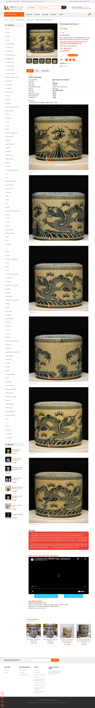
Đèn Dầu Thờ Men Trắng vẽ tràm (13, 211)
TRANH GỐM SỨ (9, 393)
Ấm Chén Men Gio (10, 51)
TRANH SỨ (8, 400)
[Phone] (2, 693)
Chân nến (8, 162)
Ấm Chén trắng (9, 84)
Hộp (7, 240)
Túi (6, 422)
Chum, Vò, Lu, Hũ (9, 188)
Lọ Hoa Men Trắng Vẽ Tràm (12, 274)
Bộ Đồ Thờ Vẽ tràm (10, 159)
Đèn (6, 203)
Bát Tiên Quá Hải (9, 136)
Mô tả (30, 71)
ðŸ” (29, 54)
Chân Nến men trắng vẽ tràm (12, 170)
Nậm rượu (8, 329)
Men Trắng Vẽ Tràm (10, 318)
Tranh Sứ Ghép (9, 407)
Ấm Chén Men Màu (10, 69)
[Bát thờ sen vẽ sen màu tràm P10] (8, 460)
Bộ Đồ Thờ (8, 147)
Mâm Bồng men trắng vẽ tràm (12, 300)
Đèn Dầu (7, 207)
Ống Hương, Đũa (9, 355)
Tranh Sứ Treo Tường (10, 415)
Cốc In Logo (8, 192)
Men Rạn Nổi (8, 315)
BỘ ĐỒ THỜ (8, 151)
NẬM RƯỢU (8, 326)
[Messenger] (2, 705)
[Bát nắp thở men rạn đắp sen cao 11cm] (8, 488)
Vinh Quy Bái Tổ (9, 437)
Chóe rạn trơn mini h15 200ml (17, 496)
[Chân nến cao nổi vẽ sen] (8, 515)
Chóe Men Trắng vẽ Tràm (11, 181)
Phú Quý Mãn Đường (10, 374)
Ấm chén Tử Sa (9, 88)
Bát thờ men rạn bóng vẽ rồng (16, 450)
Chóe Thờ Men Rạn (10, 185)
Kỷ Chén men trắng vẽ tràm (12, 259)
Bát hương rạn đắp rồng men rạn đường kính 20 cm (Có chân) (84, 641)
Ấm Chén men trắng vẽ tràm (12, 77)
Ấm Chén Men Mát (10, 66)
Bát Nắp (7, 114)
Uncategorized (9, 433)
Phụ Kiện (8, 367)
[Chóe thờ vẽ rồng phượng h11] (8, 479)
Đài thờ (7, 199)
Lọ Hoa (7, 263)
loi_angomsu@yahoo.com (84, 8)
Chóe (7, 173)
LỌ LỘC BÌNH (9, 277)
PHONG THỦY (9, 359)
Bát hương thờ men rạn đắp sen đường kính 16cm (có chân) (67, 641)
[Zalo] (2, 697)
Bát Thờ (7, 121)
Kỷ (6, 248)
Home (5, 20)
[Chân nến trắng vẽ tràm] (8, 506)
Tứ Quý (7, 419)
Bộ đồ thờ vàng (9, 155)
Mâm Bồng (8, 289)
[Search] (63, 7)
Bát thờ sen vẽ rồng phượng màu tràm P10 (17, 469)
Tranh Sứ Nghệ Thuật (10, 411)
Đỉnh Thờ (8, 218)
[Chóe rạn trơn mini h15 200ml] (8, 497)
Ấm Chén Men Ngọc (10, 73)
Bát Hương (30, 20)
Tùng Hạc (8, 426)
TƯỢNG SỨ (8, 430)
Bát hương (64, 66)
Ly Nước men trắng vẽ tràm (12, 285)
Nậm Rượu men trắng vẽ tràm (12, 341)
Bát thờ (7, 129)
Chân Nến (8, 166)
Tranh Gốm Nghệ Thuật (11, 389)
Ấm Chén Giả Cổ (9, 47)
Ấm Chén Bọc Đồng (10, 43)
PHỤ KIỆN (8, 363)
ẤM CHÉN (8, 36)
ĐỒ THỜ (12, 20)
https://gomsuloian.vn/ (40, 608)
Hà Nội (7, 237)
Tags (37, 71)
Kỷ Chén (7, 251)
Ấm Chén (8, 29)
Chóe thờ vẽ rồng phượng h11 (16, 478)
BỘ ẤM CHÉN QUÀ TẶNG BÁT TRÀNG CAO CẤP (33, 1)
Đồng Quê (8, 225)
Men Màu (8, 303)
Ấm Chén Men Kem (10, 58)
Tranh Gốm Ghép (9, 385)
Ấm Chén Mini (9, 81)
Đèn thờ (7, 214)
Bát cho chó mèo (9, 92)
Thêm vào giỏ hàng (72, 55)
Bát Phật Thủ (8, 118)
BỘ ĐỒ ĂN (8, 140)
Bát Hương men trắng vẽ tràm (12, 107)
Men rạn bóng (20, 20)
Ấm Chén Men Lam (10, 62)
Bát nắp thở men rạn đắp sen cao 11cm (17, 488)
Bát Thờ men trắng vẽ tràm (12, 133)
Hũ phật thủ (8, 244)
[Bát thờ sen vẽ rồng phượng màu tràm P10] (8, 469)
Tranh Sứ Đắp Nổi (9, 404)
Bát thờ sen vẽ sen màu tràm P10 (17, 459)
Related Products (32, 619)
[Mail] (2, 701)
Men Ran (8, 307)
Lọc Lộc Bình (8, 281)
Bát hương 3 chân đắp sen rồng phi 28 (34, 640)
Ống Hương (8, 344)
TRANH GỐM (8, 381)
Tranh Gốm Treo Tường (11, 396)
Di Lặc (7, 196)
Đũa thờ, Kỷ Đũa (9, 229)
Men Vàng (8, 322)
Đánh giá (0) (45, 71)
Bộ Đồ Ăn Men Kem (10, 144)
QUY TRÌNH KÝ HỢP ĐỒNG (12, 1)
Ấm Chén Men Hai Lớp (11, 55)
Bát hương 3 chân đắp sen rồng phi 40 (50, 640)
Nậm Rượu (8, 337)
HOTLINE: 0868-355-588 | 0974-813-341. (80, 1)
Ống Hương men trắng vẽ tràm (12, 352)
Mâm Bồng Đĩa (9, 296)
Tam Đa (7, 378)
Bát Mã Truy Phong (10, 110)
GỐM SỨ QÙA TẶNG (10, 233)
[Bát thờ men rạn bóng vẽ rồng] (8, 451)
